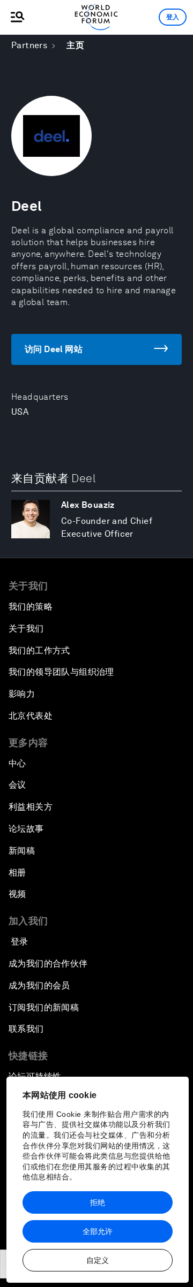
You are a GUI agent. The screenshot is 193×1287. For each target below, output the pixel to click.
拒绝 (97, 1202)
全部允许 (98, 1231)
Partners (29, 45)
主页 (75, 45)
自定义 (97, 1260)
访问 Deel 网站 (54, 349)
